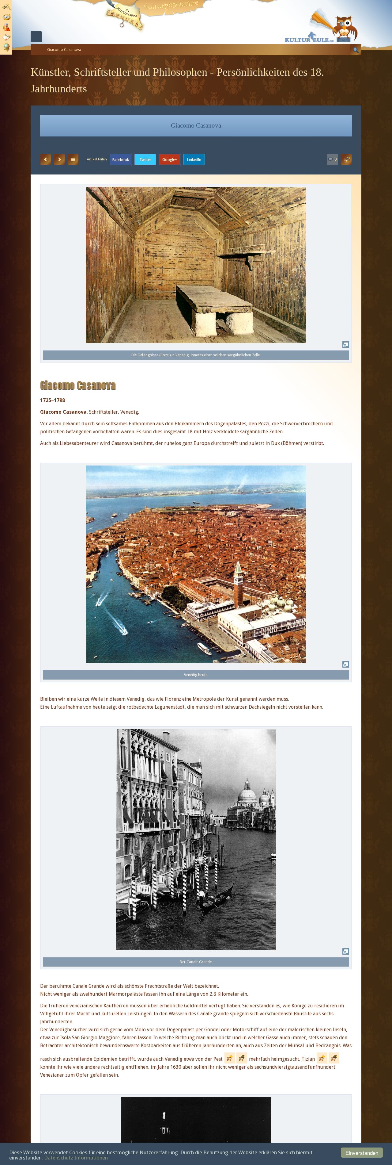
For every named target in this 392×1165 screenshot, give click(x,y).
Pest (218, 1059)
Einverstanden (361, 1152)
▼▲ (73, 159)
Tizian (308, 1059)
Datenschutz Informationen (76, 1158)
